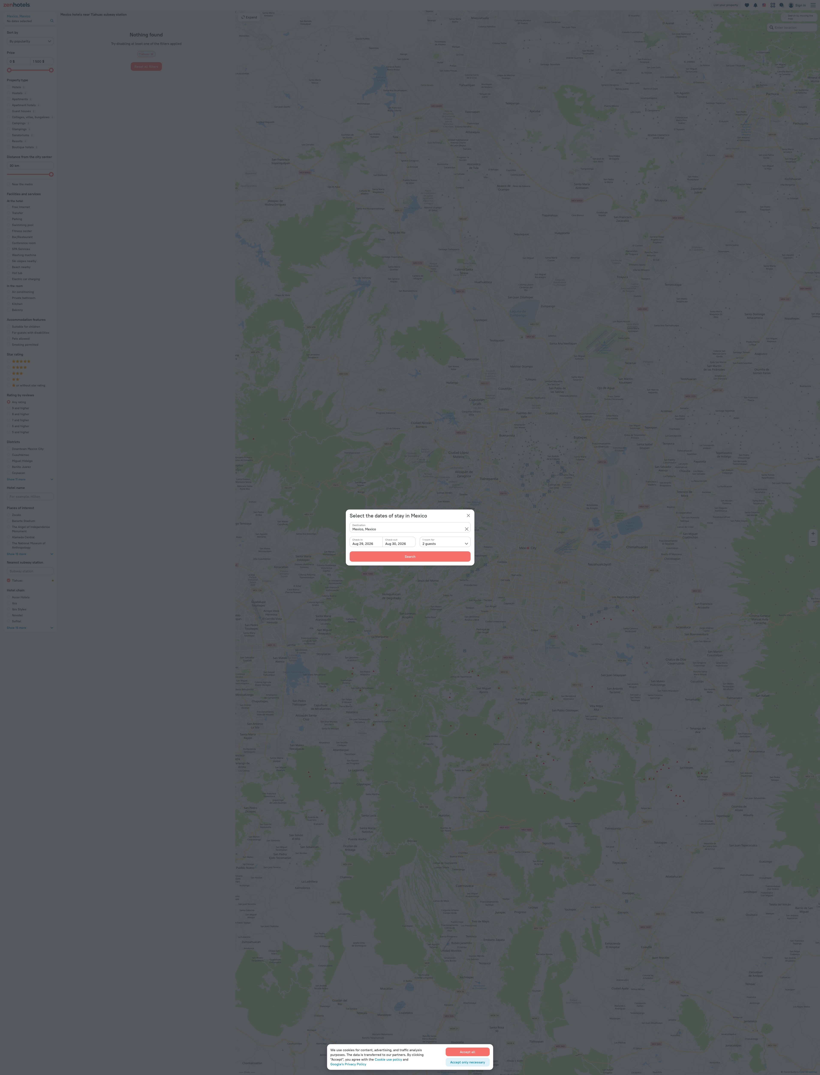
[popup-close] (468, 515)
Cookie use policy (388, 1059)
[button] (467, 529)
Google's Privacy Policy (348, 1064)
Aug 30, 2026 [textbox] (395, 543)
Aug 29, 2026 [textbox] (362, 543)
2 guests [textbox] (429, 543)
